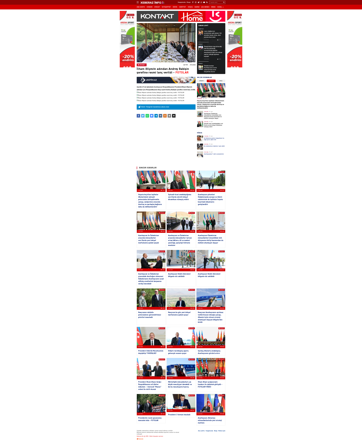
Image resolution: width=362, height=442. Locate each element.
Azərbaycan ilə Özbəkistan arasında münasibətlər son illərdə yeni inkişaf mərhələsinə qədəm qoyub (148, 239)
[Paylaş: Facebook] (138, 116)
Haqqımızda (209, 431)
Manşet (142, 65)
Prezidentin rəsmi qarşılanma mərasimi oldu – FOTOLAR (149, 419)
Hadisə (196, 7)
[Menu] (138, 2)
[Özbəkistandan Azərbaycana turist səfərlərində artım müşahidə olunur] (200, 67)
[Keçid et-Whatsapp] (201, 2)
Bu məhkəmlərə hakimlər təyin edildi (214, 146)
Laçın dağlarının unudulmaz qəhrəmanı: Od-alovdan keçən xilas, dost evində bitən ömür (213, 34)
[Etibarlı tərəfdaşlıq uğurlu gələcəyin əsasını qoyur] (181, 337)
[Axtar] (223, 2)
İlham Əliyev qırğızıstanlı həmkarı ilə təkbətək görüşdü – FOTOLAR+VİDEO (210, 384)
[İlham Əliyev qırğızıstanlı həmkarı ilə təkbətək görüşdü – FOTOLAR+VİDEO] (210, 368)
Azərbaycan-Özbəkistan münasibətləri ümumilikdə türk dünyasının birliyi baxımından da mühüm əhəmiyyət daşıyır (210, 239)
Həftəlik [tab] (211, 80)
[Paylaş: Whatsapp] (147, 116)
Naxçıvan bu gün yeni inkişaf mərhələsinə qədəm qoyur (179, 313)
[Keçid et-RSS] (207, 2)
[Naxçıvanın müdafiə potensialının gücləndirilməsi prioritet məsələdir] (151, 299)
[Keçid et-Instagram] (195, 2)
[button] (174, 116)
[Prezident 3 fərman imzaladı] (181, 403)
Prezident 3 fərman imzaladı (179, 415)
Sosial (219, 7)
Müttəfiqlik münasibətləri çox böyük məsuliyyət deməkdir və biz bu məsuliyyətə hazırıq (180, 384)
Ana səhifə (141, 7)
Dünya (175, 7)
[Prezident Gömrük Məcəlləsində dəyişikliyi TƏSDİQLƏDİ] (151, 337)
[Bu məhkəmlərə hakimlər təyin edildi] (200, 147)
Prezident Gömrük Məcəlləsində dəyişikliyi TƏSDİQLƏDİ (150, 352)
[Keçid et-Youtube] (204, 2)
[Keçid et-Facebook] (192, 2)
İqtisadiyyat (166, 7)
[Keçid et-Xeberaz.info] (150, 2)
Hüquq (190, 7)
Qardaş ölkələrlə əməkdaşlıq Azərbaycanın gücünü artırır (209, 352)
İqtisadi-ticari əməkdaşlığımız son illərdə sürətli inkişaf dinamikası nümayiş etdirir (213, 125)
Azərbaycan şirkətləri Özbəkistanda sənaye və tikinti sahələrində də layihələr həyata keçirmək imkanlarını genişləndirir (210, 199)
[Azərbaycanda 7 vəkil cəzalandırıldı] (200, 154)
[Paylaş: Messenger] (151, 116)
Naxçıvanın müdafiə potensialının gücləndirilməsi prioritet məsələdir (149, 314)
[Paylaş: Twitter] (143, 116)
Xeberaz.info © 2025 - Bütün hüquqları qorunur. (150, 436)
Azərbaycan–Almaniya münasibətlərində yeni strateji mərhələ (210, 420)
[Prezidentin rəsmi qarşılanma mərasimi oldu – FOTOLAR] (151, 404)
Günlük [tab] (201, 80)
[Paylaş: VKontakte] (160, 116)
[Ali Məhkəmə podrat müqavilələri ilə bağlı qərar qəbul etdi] (200, 139)
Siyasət (157, 7)
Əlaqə (215, 431)
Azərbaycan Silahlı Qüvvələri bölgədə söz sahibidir (179, 275)
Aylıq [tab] (220, 80)
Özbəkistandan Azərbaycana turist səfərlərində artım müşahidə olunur (210, 68)
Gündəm (149, 7)
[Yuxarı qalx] (356, 436)
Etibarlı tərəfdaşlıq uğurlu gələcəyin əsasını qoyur (178, 352)
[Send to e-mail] (169, 116)
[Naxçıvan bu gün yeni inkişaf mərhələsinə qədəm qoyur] (181, 299)
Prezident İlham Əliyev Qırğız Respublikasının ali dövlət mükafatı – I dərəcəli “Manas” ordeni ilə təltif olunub (149, 385)
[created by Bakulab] (181, 439)
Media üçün (221, 431)
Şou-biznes (205, 7)
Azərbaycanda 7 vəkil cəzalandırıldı (214, 154)
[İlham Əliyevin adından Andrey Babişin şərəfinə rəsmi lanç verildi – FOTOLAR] (166, 42)
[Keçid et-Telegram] (198, 2)
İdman (213, 7)
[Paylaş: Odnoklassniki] (165, 116)
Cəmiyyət (182, 7)
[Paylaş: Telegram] (156, 116)
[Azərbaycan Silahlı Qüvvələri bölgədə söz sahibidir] (181, 260)
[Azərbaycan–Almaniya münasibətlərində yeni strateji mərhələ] (210, 404)
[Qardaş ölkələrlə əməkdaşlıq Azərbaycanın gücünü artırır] (210, 337)
